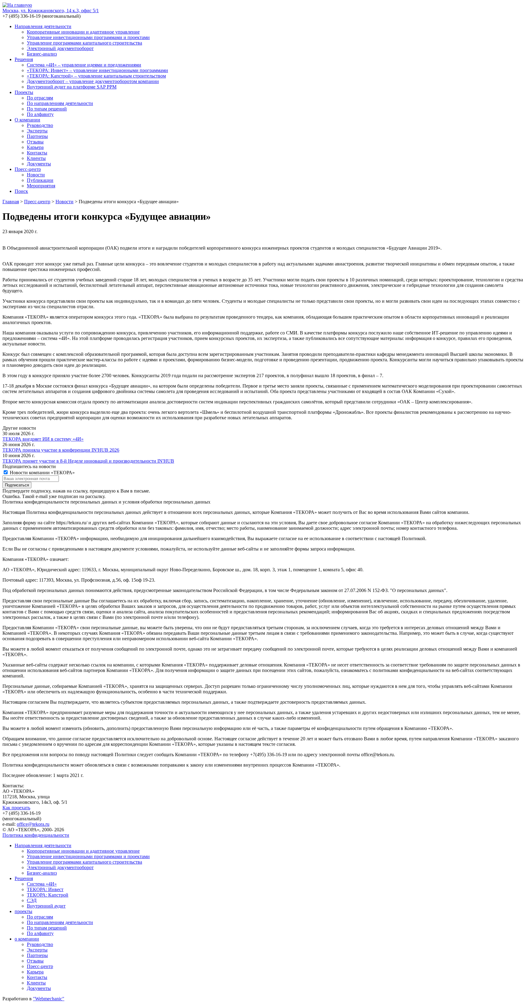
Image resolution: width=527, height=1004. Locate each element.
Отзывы (35, 141)
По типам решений (47, 108)
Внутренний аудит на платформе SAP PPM (72, 86)
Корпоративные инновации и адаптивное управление (83, 31)
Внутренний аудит (46, 905)
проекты (23, 911)
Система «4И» (42, 884)
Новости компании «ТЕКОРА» (42, 472)
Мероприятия (41, 185)
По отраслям (40, 97)
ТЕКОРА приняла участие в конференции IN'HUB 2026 (60, 450)
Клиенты (36, 158)
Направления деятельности (43, 26)
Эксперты (37, 130)
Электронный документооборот (60, 48)
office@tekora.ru (33, 824)
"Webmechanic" (48, 998)
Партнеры (37, 136)
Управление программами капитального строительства (84, 42)
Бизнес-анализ (42, 53)
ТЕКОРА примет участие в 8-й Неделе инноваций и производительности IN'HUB (88, 461)
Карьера (35, 147)
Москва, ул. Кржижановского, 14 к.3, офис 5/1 (50, 10)
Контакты (37, 152)
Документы (39, 163)
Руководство (40, 125)
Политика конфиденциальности (35, 835)
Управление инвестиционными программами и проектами (88, 37)
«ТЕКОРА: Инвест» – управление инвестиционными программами (97, 70)
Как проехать (16, 807)
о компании (27, 938)
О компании (27, 119)
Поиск (21, 191)
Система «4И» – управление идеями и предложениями (84, 64)
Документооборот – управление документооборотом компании (93, 81)
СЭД (32, 900)
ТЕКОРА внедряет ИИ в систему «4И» (43, 439)
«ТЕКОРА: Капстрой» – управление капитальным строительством (96, 75)
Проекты (24, 92)
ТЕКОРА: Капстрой (47, 894)
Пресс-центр (28, 169)
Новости (36, 174)
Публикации (40, 180)
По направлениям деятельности (60, 103)
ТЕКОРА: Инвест (45, 889)
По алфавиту (40, 114)
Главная (10, 201)
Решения (24, 59)
